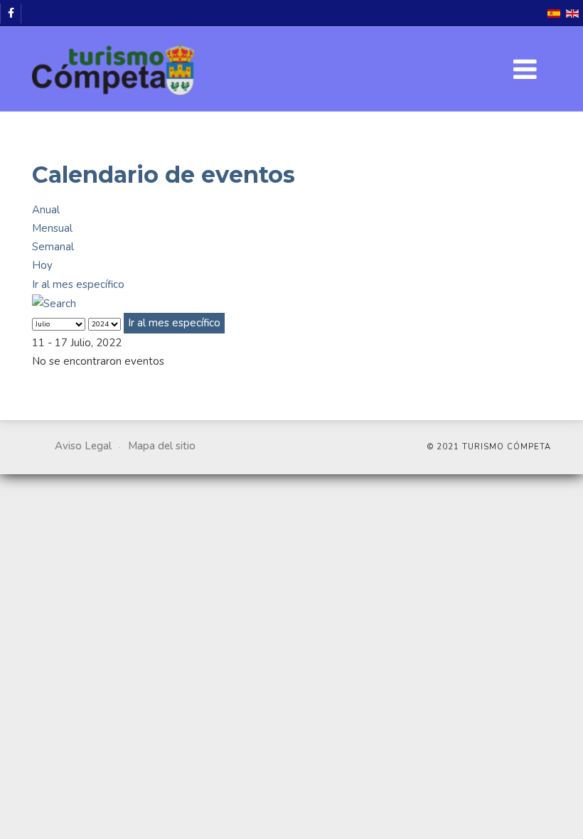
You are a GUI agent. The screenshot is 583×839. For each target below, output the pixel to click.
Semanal (53, 247)
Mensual (52, 228)
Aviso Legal (83, 446)
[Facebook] (11, 13)
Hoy (42, 265)
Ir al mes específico (78, 284)
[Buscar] (54, 303)
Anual (46, 210)
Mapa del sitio (162, 446)
